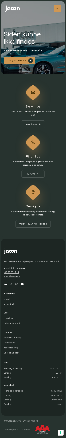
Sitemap (26, 429)
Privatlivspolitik (11, 429)
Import (7, 299)
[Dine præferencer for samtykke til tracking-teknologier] (61, 433)
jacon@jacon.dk (33, 124)
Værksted (9, 304)
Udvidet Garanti (12, 323)
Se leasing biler (11, 353)
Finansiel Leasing (12, 337)
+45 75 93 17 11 (33, 174)
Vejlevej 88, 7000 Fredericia (33, 224)
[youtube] (22, 284)
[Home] (12, 9)
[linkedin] (5, 284)
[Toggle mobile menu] (57, 8)
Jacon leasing (11, 348)
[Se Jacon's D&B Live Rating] (42, 429)
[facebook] (11, 284)
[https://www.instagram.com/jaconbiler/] (16, 284)
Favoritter (9, 318)
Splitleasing (9, 343)
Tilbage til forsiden (16, 60)
